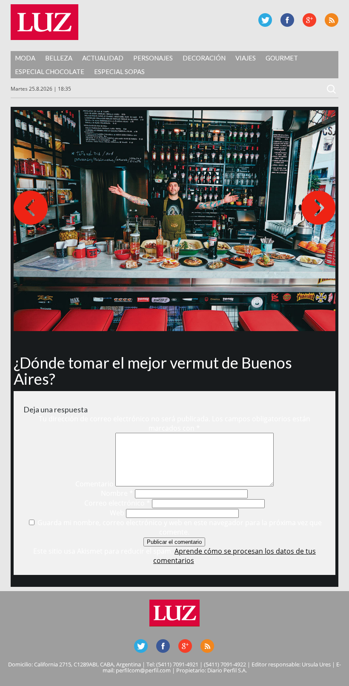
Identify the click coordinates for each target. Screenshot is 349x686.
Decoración (204, 58)
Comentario (94, 484)
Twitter (265, 20)
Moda (25, 58)
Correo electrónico (117, 503)
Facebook (287, 20)
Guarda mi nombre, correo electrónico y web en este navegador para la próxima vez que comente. (179, 527)
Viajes (245, 58)
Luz (44, 22)
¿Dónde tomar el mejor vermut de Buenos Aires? (153, 370)
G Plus (309, 20)
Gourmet (282, 58)
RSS (331, 20)
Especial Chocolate (49, 71)
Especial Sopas (119, 71)
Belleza (58, 58)
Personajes (153, 58)
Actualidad (102, 58)
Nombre (117, 493)
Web (117, 512)
